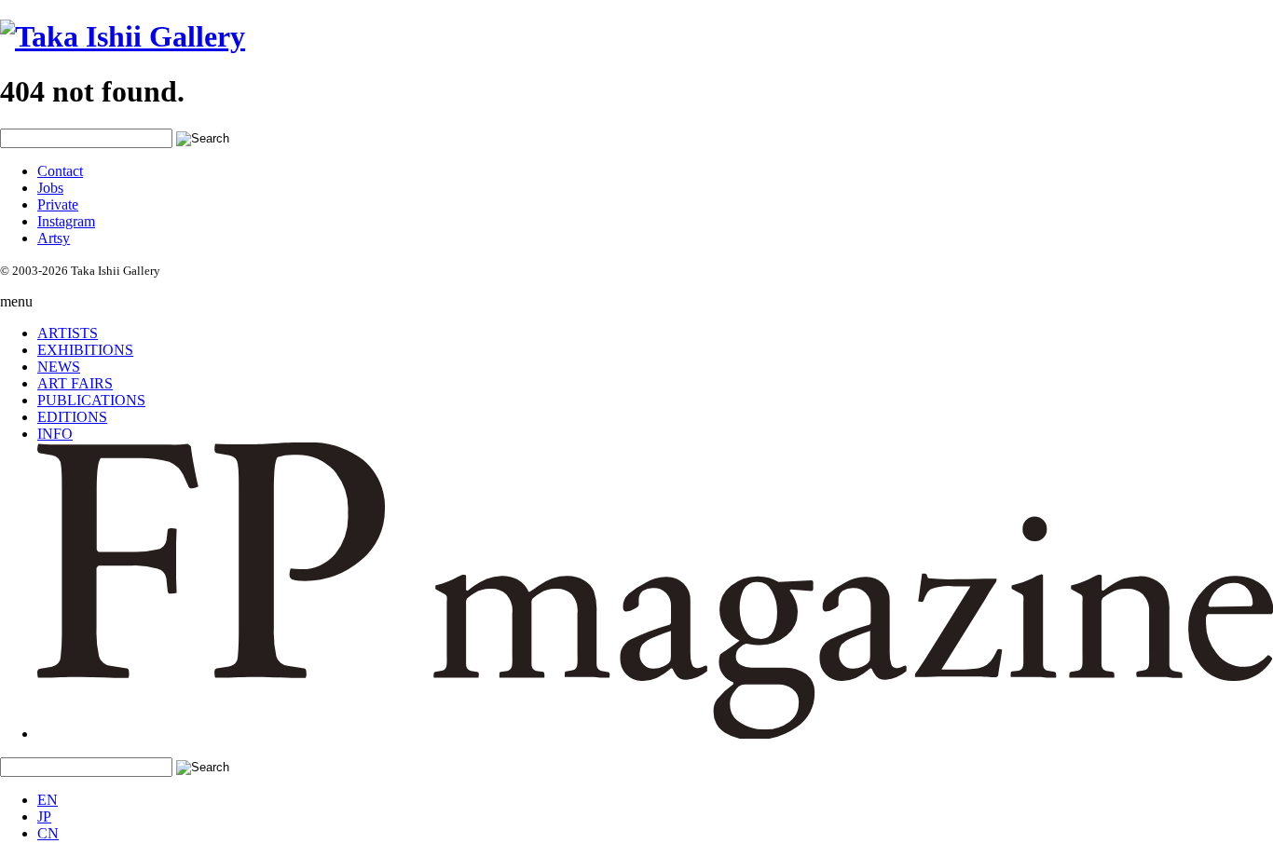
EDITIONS (72, 417)
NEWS (58, 366)
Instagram (66, 221)
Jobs (50, 188)
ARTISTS (67, 333)
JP (44, 816)
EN (47, 800)
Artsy (53, 238)
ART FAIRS (75, 383)
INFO (55, 434)
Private (57, 204)
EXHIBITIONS (85, 350)
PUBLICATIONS (91, 400)
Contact (60, 171)
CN (48, 833)
